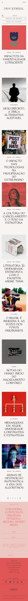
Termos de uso (14, 572)
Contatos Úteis (14, 567)
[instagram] (6, 582)
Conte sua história (14, 563)
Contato (14, 561)
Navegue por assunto (14, 18)
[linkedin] (10, 582)
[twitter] (21, 582)
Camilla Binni (19, 598)
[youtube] (17, 582)
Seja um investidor (14, 565)
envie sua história (14, 21)
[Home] (2, 2)
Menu (24, 2)
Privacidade (14, 570)
